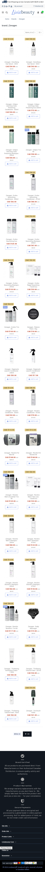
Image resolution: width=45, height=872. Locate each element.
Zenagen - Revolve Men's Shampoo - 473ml (33, 540)
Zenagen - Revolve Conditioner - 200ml (11, 411)
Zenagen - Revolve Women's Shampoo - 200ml (12, 584)
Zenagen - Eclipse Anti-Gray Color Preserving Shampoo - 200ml (11, 152)
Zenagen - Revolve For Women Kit (33, 454)
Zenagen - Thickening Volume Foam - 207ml (33, 669)
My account (18, 6)
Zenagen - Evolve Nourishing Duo (11, 240)
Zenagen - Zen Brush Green (33, 711)
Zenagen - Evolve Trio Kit (11, 328)
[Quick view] (14, 59)
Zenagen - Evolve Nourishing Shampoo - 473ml (11, 285)
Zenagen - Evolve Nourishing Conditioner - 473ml (33, 197)
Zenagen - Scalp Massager (33, 627)
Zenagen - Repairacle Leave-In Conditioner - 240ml (11, 371)
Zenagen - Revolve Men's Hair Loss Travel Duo (33, 496)
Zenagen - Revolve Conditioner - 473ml (33, 411)
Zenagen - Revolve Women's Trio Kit (12, 627)
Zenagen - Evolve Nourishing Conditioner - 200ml (11, 197)
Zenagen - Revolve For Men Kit (11, 454)
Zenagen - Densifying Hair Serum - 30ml (11, 63)
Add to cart (12, 72)
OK (28, 734)
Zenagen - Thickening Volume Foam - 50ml (11, 711)
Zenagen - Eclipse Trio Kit (33, 151)
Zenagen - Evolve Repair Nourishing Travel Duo (33, 285)
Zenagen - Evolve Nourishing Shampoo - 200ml (33, 241)
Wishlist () (39, 6)
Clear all (17, 734)
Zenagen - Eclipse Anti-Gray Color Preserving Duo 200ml (33, 106)
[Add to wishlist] (8, 59)
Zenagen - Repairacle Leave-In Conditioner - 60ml (33, 371)
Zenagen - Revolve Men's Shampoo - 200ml (12, 540)
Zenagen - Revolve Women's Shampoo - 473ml (33, 584)
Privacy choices (6, 848)
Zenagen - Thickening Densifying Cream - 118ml (11, 670)
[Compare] (11, 59)
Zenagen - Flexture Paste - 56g (33, 328)
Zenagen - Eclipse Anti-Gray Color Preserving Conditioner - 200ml (11, 106)
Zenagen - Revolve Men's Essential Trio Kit (12, 496)
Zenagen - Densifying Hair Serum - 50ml (33, 63)
